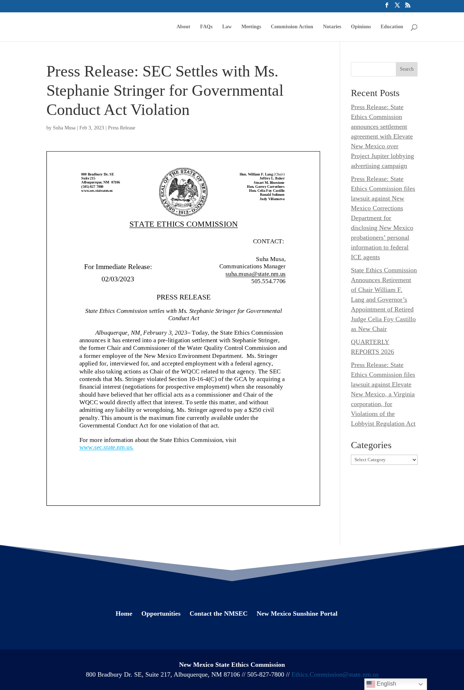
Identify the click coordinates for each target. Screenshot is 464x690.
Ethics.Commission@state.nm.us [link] (334, 674)
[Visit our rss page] (407, 7)
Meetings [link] (251, 26)
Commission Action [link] (292, 26)
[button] (407, 69)
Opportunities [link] (161, 613)
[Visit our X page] (397, 7)
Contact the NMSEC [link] (219, 613)
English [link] (385, 684)
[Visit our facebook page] (386, 7)
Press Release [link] (121, 128)
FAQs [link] (206, 26)
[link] (56, 26)
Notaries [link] (332, 26)
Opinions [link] (361, 26)
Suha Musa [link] (64, 128)
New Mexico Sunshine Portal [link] (297, 613)
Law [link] (227, 26)
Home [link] (124, 613)
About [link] (183, 26)
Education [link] (392, 26)
